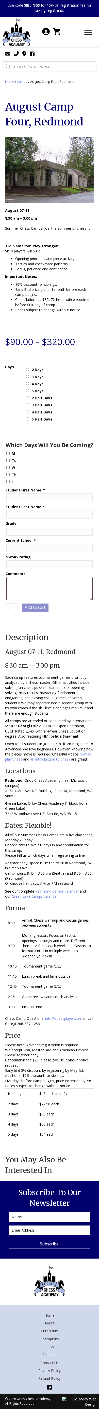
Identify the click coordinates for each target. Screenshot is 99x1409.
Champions (49, 1339)
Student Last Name (25, 506)
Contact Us (49, 1362)
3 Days (38, 376)
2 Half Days (42, 398)
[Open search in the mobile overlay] (49, 66)
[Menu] (88, 32)
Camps (22, 81)
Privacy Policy (49, 1370)
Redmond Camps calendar (57, 891)
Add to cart (35, 607)
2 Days (38, 369)
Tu (14, 460)
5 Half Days (42, 419)
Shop (49, 1346)
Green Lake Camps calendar (35, 896)
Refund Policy (49, 1378)
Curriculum (49, 1330)
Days (9, 366)
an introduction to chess (50, 759)
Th (14, 474)
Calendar (49, 1354)
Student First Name (25, 490)
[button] (49, 1243)
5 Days (38, 390)
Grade (11, 523)
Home (9, 81)
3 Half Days (42, 405)
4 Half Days (42, 412)
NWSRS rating (18, 557)
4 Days (38, 383)
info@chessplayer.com (63, 1018)
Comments (16, 573)
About (50, 1323)
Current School (21, 540)
